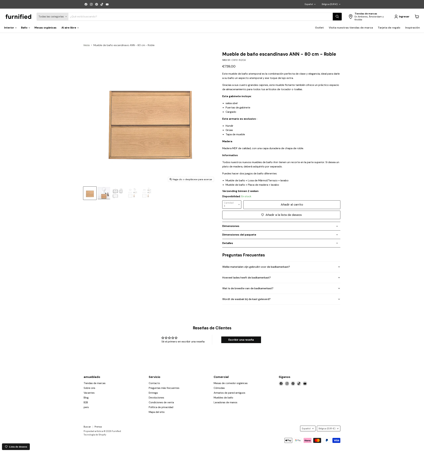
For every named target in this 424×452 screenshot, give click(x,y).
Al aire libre (69, 27)
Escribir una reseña (241, 339)
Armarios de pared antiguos (229, 392)
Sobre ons (89, 388)
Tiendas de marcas (95, 383)
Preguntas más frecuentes (164, 388)
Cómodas (219, 388)
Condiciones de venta (161, 402)
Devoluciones (156, 397)
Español (309, 4)
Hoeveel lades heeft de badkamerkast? (246, 277)
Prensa (98, 426)
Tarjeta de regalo (389, 27)
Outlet (319, 27)
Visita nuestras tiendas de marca (351, 27)
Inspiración (412, 27)
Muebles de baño (223, 397)
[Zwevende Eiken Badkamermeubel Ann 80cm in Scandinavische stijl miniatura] (89, 193)
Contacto (154, 383)
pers (86, 407)
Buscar (87, 426)
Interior (9, 27)
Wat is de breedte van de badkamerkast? (247, 288)
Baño (24, 27)
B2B (86, 402)
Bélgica (330, 4)
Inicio (87, 45)
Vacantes (89, 392)
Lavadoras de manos (225, 402)
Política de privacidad (161, 407)
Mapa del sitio (157, 412)
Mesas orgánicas (45, 27)
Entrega (153, 392)
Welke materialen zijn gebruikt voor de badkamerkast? (256, 267)
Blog (86, 397)
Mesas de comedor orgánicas (231, 383)
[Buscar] (337, 16)
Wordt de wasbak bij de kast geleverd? (246, 299)
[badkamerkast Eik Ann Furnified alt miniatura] (103, 193)
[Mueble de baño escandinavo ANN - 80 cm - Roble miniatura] (118, 193)
